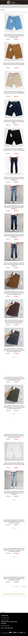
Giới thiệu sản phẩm (4, 620)
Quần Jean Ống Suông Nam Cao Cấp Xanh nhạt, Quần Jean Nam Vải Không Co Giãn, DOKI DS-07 (14, 207)
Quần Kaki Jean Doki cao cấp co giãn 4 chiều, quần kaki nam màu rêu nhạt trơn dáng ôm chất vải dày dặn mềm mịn (14, 379)
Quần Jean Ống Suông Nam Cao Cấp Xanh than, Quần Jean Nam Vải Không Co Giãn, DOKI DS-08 (14, 179)
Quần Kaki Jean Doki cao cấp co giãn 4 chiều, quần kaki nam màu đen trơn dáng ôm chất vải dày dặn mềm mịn (14, 436)
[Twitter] (12, 632)
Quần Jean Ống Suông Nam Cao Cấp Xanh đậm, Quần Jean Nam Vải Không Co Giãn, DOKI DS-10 (14, 236)
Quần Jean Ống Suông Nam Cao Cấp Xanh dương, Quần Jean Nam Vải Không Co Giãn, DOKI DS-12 (14, 264)
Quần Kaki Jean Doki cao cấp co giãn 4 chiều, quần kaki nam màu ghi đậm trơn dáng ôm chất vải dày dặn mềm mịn (14, 350)
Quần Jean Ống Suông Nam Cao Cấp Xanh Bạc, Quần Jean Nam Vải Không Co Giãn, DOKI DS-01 (14, 493)
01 (14, 586)
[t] (9, 632)
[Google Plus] (17, 632)
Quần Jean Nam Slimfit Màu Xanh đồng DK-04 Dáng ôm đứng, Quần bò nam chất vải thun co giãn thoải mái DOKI (14, 521)
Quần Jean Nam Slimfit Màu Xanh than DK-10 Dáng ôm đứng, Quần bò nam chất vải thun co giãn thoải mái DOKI (14, 550)
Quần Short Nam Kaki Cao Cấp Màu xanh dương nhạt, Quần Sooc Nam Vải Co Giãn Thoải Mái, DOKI (14, 36)
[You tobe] (23, 632)
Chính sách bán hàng (5, 617)
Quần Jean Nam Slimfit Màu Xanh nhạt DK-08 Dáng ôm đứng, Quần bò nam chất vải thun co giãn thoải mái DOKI (14, 578)
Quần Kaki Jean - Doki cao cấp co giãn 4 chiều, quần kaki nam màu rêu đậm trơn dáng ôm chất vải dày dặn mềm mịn (14, 407)
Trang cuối (24, 586)
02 (17, 586)
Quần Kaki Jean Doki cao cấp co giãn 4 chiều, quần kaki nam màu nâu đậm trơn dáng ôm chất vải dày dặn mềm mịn (14, 321)
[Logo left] (14, 2)
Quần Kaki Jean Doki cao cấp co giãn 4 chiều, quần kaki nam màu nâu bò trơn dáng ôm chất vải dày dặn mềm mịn (14, 293)
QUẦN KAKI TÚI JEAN (5, 625)
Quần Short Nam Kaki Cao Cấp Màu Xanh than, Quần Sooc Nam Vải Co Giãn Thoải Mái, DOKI (14, 121)
